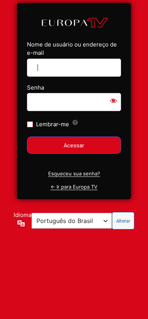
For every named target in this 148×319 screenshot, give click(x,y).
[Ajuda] (75, 122)
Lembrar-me (52, 124)
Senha (35, 87)
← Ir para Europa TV (74, 187)
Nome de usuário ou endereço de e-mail (72, 49)
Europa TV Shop (74, 22)
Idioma (22, 214)
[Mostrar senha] (113, 100)
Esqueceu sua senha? (74, 173)
